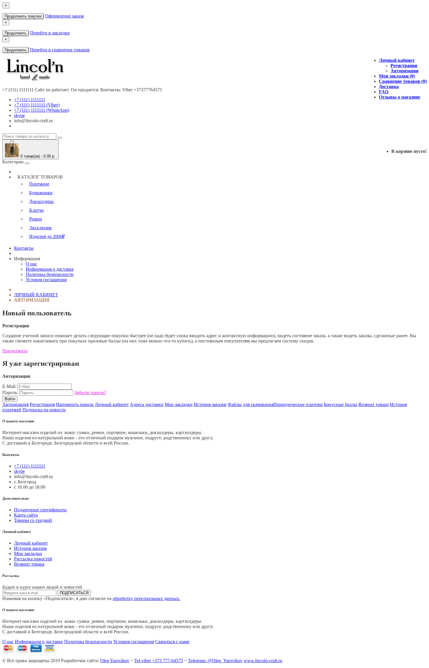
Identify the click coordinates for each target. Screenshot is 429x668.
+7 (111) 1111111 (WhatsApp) (41, 110)
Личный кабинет (112, 404)
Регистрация (403, 65)
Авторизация (404, 70)
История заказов (210, 404)
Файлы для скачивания (250, 404)
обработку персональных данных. (146, 598)
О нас (31, 263)
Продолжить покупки (23, 16)
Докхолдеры (41, 201)
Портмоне (39, 183)
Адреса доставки (146, 404)
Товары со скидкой (33, 520)
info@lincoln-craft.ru (33, 120)
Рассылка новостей (33, 558)
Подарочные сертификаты (40, 509)
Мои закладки (179, 404)
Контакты (24, 248)
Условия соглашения (46, 279)
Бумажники (41, 192)
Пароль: (10, 392)
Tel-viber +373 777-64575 (158, 660)
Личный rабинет (36, 294)
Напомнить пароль (75, 404)
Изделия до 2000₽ (47, 236)
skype (19, 115)
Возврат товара (373, 404)
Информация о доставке (50, 269)
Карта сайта (26, 515)
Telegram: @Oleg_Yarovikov (215, 660)
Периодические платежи (298, 404)
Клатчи (36, 210)
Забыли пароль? (90, 392)
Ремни (35, 218)
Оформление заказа (64, 15)
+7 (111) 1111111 (29, 99)
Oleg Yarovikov (114, 660)
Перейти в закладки (50, 32)
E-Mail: (9, 386)
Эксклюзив (40, 227)
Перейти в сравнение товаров (60, 49)
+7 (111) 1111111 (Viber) (37, 104)
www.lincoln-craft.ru (263, 660)
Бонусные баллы (340, 404)
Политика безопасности (50, 274)
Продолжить (16, 33)
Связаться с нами (172, 641)
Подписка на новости (44, 409)
